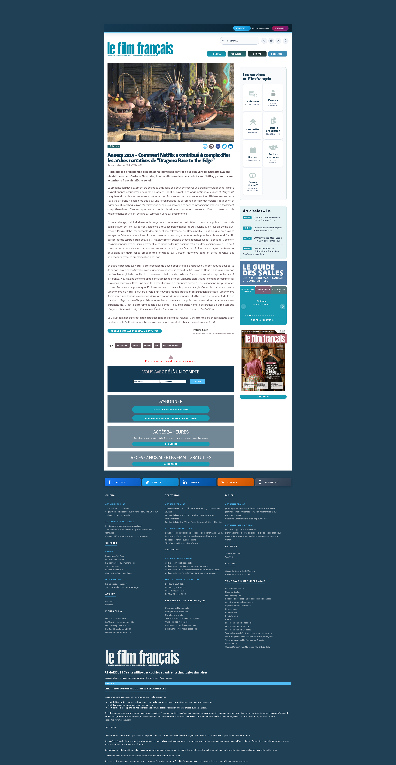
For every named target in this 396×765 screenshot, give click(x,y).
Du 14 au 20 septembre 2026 (118, 629)
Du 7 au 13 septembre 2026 (117, 625)
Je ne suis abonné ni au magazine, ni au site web (170, 418)
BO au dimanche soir (114, 559)
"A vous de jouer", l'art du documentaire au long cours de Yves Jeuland (192, 510)
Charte (228, 619)
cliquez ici (171, 444)
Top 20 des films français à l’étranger (122, 587)
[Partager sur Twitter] (224, 146)
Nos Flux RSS (231, 643)
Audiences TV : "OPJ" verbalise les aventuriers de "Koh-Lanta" (192, 570)
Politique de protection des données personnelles (248, 599)
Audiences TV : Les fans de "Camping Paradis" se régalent (190, 573)
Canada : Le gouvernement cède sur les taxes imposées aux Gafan (251, 538)
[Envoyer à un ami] (205, 146)
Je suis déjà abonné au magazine (171, 410)
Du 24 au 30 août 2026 (115, 618)
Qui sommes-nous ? (234, 588)
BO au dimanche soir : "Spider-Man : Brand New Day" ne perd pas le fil (261, 251)
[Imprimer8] (211, 146)
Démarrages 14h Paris (114, 556)
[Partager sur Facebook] (218, 146)
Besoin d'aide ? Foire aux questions (181, 629)
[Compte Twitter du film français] (278, 41)
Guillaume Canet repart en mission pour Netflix (246, 519)
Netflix (147, 345)
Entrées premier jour (114, 570)
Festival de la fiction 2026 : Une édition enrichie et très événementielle (189, 517)
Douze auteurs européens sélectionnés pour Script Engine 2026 (194, 533)
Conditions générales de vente (239, 602)
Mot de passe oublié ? (261, 28)
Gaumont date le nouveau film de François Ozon (262, 218)
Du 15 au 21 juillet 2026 (175, 587)
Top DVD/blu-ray (232, 554)
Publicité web (231, 612)
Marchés (109, 605)
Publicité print (231, 616)
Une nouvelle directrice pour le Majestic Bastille (263, 229)
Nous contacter (232, 592)
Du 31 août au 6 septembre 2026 (119, 622)
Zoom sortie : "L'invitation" (117, 508)
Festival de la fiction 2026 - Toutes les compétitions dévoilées (193, 522)
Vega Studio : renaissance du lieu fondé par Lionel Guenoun (131, 512)
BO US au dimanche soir (116, 584)
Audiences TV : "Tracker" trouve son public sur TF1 (187, 566)
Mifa (157, 345)
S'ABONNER (280, 28)
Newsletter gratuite (174, 615)
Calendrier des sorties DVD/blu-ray (240, 571)
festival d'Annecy (172, 345)
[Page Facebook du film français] (271, 41)
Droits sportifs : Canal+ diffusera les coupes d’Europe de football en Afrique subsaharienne (190, 538)
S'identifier (242, 28)
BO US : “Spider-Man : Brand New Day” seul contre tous (263, 239)
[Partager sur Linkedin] (230, 146)
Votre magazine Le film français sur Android (244, 640)
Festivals (109, 601)
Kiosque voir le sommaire (176, 611)
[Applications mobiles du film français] (285, 41)
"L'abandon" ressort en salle (117, 515)
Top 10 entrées (112, 566)
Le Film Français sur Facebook (238, 623)
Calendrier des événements (177, 622)
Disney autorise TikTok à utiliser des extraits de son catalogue (253, 533)
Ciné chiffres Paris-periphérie (118, 573)
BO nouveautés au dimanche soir (120, 563)
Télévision (237, 54)
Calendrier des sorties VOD (237, 574)
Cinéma (216, 54)
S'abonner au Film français (177, 608)
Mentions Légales (233, 595)
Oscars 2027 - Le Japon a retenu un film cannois (126, 536)
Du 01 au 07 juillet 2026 (175, 594)
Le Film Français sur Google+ (238, 630)
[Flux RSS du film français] (264, 41)
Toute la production (263, 320)
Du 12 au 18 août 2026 (175, 584)
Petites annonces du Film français (180, 625)
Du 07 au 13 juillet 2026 (175, 591)
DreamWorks (122, 345)
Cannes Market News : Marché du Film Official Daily (247, 647)
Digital (257, 54)
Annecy (136, 345)
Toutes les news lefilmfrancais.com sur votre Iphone (248, 633)
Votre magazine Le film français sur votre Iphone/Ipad (249, 636)
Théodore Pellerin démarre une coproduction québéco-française (130, 531)
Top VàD (229, 557)
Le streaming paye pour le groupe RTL (242, 529)
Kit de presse (231, 609)
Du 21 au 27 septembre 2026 (118, 632)
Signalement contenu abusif (238, 605)
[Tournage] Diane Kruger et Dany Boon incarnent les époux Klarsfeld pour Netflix (251, 513)
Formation (277, 54)
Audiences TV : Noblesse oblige (179, 563)
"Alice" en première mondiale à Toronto (182, 543)
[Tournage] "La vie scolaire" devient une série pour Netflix (250, 508)
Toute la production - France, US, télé (182, 618)
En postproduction (261, 302)
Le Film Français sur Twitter (237, 626)
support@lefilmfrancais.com (118, 720)
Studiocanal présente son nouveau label (123, 526)
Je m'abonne (263, 397)
